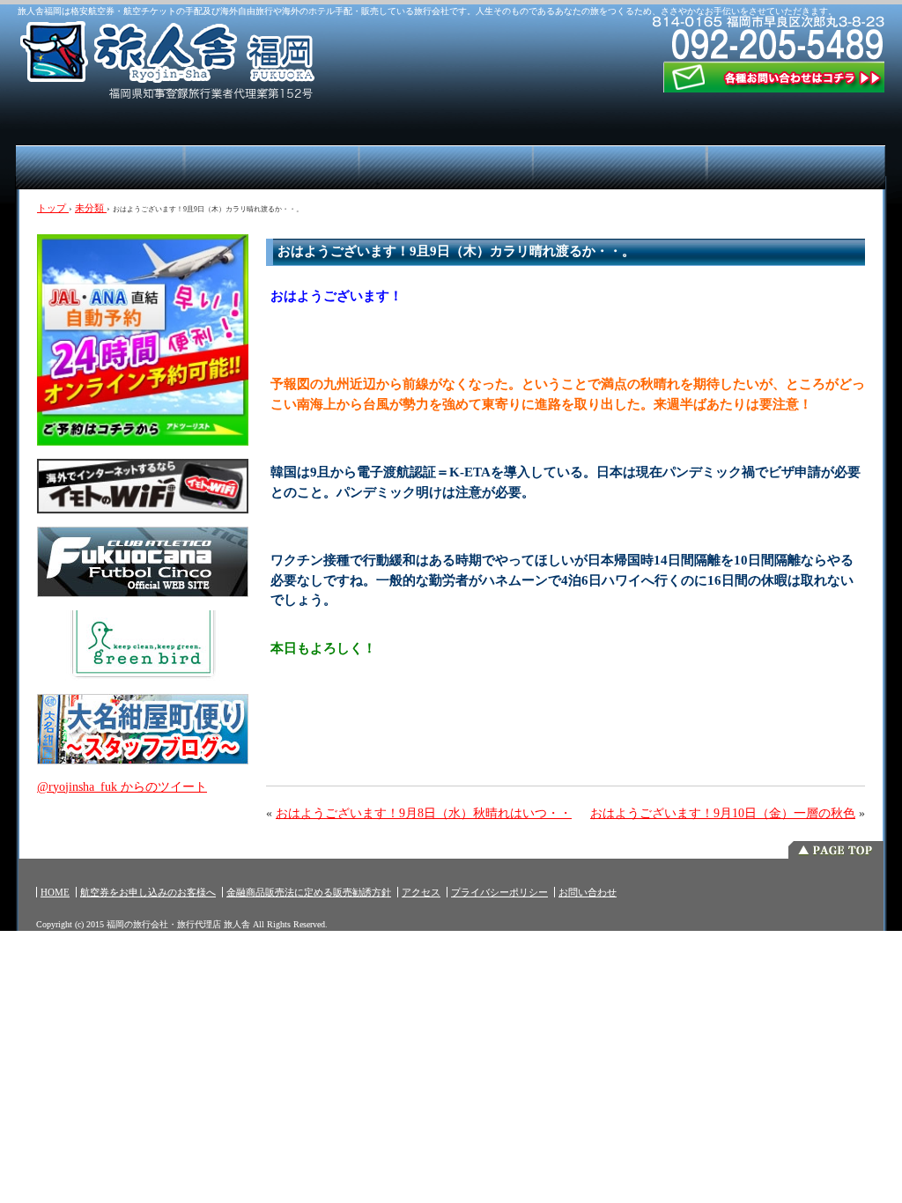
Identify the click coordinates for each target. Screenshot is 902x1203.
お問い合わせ (587, 892)
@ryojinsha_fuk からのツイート (122, 786)
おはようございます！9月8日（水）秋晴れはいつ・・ (424, 813)
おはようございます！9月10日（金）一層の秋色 (722, 813)
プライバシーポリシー (499, 892)
